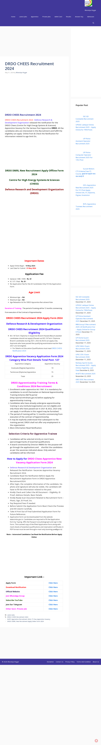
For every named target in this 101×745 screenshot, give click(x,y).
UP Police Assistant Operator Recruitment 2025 (84, 318)
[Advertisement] (34, 42)
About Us (96, 662)
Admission (90, 17)
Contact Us (59, 662)
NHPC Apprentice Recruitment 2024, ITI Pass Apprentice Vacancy (28, 619)
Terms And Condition (84, 662)
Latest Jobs (23, 17)
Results (68, 17)
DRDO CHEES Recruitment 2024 (17, 617)
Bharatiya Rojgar (90, 10)
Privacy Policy (70, 662)
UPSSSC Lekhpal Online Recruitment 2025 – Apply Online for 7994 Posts (86, 307)
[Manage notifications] (96, 740)
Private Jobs (46, 17)
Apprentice (34, 17)
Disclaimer (50, 662)
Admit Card (58, 17)
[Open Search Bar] (93, 23)
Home (13, 17)
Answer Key (79, 17)
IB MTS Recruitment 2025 (85, 373)
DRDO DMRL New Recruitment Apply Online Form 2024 (25, 621)
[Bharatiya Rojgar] (88, 3)
